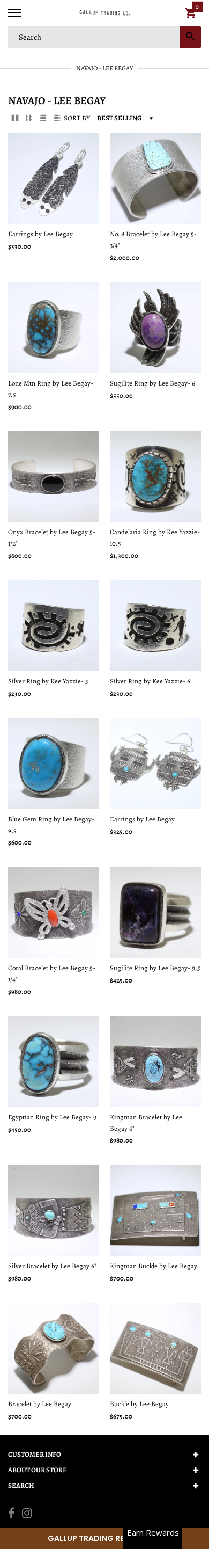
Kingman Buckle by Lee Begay (153, 1265)
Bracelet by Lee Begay (39, 1403)
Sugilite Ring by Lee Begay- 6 (152, 383)
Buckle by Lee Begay (139, 1403)
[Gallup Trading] (104, 13)
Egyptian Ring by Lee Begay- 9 (52, 1117)
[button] (104, 1538)
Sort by (77, 118)
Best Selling (119, 117)
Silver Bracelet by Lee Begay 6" (52, 1265)
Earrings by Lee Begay (40, 233)
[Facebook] (11, 1514)
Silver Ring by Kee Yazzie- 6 (150, 681)
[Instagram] (27, 1514)
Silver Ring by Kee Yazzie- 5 (48, 681)
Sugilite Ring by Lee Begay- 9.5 (155, 967)
